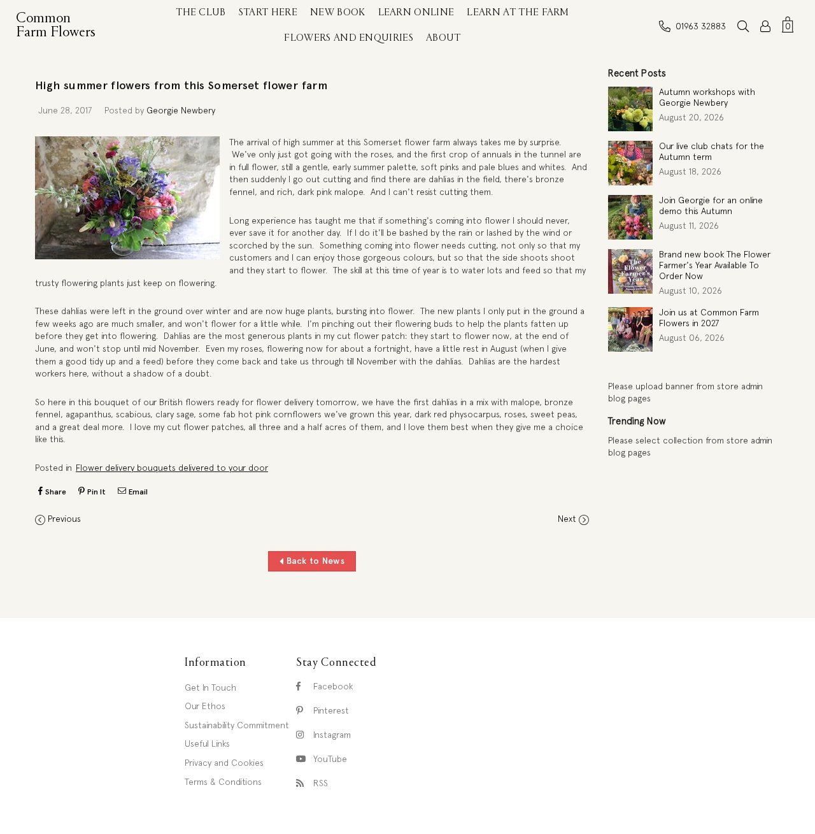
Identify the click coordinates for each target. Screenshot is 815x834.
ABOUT (443, 38)
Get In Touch (210, 687)
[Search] (743, 26)
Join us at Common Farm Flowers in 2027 (709, 317)
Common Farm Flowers (59, 25)
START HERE (268, 13)
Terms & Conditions (223, 782)
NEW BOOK (337, 13)
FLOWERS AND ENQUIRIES (348, 38)
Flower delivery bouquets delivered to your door (172, 468)
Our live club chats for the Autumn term (711, 151)
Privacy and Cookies (224, 763)
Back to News (313, 561)
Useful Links (207, 743)
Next (567, 519)
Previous (64, 519)
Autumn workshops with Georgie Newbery (707, 97)
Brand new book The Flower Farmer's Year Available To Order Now (714, 265)
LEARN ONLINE (416, 13)
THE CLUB (201, 13)
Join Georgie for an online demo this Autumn (711, 205)
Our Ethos (205, 706)
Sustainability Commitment (237, 725)
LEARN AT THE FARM (518, 13)
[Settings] (765, 26)
